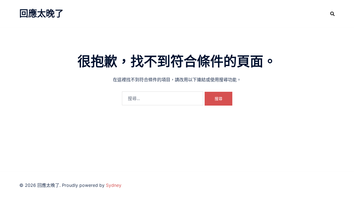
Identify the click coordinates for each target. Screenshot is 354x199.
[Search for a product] (332, 14)
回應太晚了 (41, 13)
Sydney (113, 185)
